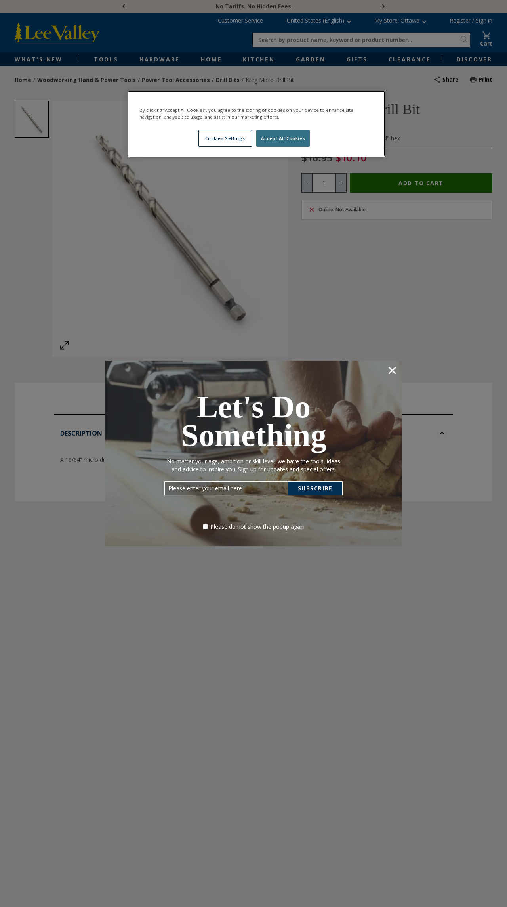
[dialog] (253, 453)
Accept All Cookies (283, 138)
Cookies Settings (225, 138)
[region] (256, 124)
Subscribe (315, 488)
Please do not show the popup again (257, 526)
